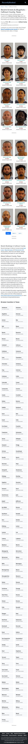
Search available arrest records (9, 29)
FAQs (12, 733)
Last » (20, 233)
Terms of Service (13, 735)
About (3, 733)
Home (2, 6)
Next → (14, 233)
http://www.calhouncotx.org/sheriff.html (11, 295)
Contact (8, 733)
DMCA (25, 735)
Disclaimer (20, 735)
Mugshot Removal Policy (19, 733)
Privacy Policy (5, 735)
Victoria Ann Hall (19, 250)
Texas (6, 6)
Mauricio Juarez (9, 250)
